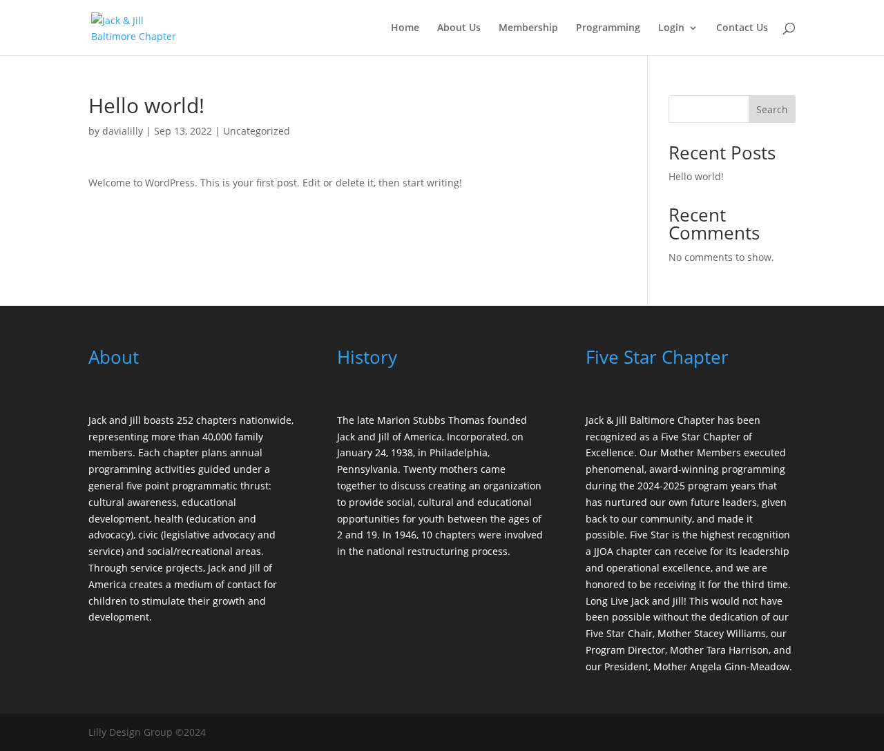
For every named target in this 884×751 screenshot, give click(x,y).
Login (671, 28)
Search (772, 109)
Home (405, 28)
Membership (528, 28)
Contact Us (742, 28)
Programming (608, 28)
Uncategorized (256, 130)
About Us (459, 28)
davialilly (122, 130)
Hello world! (696, 176)
